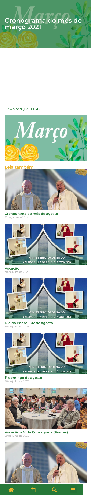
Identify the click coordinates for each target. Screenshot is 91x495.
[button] (54, 489)
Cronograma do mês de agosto (31, 214)
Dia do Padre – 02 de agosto (29, 323)
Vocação (12, 268)
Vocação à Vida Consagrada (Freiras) (36, 432)
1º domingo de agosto (23, 378)
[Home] (11, 489)
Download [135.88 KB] (23, 109)
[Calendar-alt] (33, 489)
